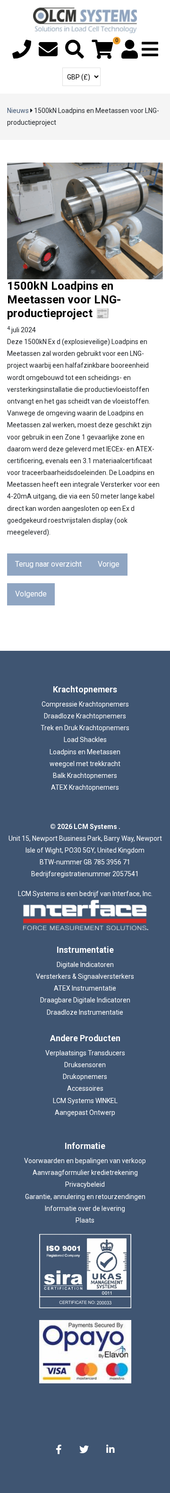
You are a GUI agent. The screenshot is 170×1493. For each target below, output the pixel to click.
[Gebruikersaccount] (129, 54)
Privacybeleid (85, 1184)
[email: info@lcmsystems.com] (48, 54)
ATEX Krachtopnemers (85, 787)
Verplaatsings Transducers (85, 1053)
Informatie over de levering (85, 1208)
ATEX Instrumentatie (85, 988)
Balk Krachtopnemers (85, 775)
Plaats (85, 1220)
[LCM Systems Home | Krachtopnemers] (85, 20)
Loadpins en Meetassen (85, 752)
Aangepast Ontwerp (85, 1112)
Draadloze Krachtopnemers (85, 716)
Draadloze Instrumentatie (85, 1012)
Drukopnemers (85, 1076)
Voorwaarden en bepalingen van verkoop (85, 1161)
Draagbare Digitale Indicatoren (85, 1000)
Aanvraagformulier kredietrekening (85, 1172)
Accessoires (85, 1088)
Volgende (31, 593)
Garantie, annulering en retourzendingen (85, 1196)
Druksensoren (85, 1065)
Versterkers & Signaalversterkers (85, 976)
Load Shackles (85, 739)
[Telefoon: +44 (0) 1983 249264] (21, 54)
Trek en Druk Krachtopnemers (85, 728)
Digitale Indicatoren (85, 964)
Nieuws (18, 110)
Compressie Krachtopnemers (85, 704)
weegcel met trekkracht (85, 764)
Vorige (108, 564)
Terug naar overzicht (48, 564)
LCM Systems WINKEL (85, 1101)
